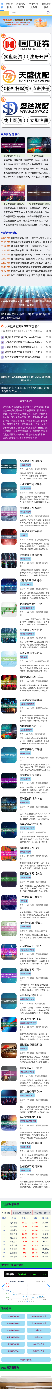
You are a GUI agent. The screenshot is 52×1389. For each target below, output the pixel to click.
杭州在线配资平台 (27, 999)
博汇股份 (13, 1256)
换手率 (47, 1212)
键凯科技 (13, 1245)
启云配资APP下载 (27, 950)
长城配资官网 (25, 464)
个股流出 (38, 1212)
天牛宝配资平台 (13, 1337)
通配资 (39, 1330)
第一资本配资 (25, 926)
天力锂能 (13, 1222)
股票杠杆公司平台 (27, 1095)
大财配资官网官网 (27, 704)
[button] (3, 1287)
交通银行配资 (25, 1146)
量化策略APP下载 (27, 1072)
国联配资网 (24, 802)
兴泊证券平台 (25, 753)
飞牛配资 (23, 901)
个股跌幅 (16, 1212)
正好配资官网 (25, 973)
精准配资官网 (25, 511)
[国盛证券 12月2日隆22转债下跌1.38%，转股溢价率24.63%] (26, 378)
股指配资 (23, 1048)
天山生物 (13, 1226)
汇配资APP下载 (26, 584)
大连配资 (23, 535)
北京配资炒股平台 (27, 608)
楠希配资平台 (25, 558)
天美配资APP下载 (38, 1316)
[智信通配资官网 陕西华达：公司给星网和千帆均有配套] (39, 193)
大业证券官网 (25, 488)
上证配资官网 (13, 1344)
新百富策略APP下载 (28, 1121)
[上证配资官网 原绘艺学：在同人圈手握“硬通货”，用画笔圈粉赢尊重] (13, 193)
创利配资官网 (38, 1344)
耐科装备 (13, 1234)
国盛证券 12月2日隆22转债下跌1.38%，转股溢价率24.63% (25, 389)
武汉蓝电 (13, 1237)
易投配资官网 (25, 877)
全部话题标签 (26, 1359)
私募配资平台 (13, 1351)
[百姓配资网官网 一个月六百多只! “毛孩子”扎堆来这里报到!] (39, 145)
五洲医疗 (13, 1252)
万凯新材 (13, 1241)
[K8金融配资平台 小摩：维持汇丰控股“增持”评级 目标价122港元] (26, 303)
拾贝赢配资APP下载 (28, 1022)
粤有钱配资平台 (13, 1323)
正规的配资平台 (13, 1330)
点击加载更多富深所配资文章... (26, 1196)
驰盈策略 (23, 657)
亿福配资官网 (13, 1316)
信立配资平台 (25, 779)
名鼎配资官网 (25, 1170)
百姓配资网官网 (26, 730)
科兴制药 (13, 1249)
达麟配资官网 (38, 1351)
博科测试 (13, 1230)
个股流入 (27, 1212)
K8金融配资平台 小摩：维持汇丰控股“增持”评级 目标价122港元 (25, 315)
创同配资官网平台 (27, 633)
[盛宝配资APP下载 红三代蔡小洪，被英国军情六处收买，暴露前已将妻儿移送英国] (13, 145)
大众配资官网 (25, 851)
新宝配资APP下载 (27, 828)
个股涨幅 (6, 1212)
